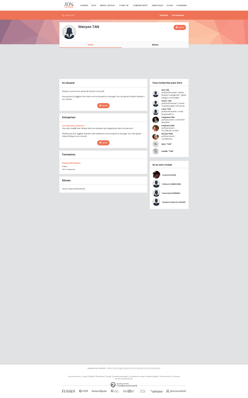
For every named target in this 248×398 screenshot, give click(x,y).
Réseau (155, 45)
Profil (91, 45)
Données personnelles (120, 376)
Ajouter (181, 27)
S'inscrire (164, 15)
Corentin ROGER (169, 175)
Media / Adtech (107, 5)
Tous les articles (165, 376)
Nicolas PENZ (167, 133)
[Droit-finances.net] (115, 391)
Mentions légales (152, 376)
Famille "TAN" (167, 151)
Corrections (176, 376)
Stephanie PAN (168, 117)
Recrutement (100, 376)
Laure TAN (166, 109)
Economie (182, 5)
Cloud (170, 5)
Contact (84, 376)
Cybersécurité (140, 5)
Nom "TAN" (166, 144)
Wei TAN (165, 90)
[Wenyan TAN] (69, 32)
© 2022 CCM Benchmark (124, 379)
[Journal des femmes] (68, 391)
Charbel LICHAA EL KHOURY (173, 202)
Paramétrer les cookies (137, 376)
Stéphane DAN (167, 125)
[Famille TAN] (155, 151)
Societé (108, 376)
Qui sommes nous (74, 376)
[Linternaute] (99, 391)
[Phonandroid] (176, 391)
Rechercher (70, 15)
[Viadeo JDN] (142, 391)
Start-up (124, 5)
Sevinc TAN (166, 101)
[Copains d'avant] (128, 391)
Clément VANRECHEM (171, 184)
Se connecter (178, 15)
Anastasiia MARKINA (171, 193)
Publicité (91, 376)
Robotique (157, 5)
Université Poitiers (71, 163)
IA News (84, 5)
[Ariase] (156, 391)
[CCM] (83, 391)
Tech (93, 5)
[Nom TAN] (155, 144)
